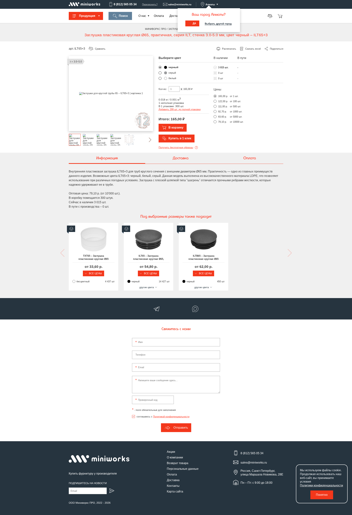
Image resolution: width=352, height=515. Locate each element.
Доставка (175, 15)
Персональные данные (183, 468)
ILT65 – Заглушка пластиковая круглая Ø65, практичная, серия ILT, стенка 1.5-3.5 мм (148, 257)
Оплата (159, 15)
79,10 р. (222, 121)
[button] (147, 140)
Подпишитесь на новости (88, 483)
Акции (171, 451)
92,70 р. (222, 111)
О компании (175, 457)
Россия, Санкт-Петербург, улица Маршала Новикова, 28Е (262, 472)
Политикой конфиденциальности (171, 416)
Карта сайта (175, 491)
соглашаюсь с (163, 416)
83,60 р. (222, 116)
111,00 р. (223, 106)
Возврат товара (177, 463)
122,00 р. (223, 101)
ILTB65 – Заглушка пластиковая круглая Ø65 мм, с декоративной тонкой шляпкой (203, 257)
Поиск (123, 15)
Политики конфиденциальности (321, 485)
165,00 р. (223, 96)
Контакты (173, 485)
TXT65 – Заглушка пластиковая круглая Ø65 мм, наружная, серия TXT (93, 257)
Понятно (322, 494)
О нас (142, 15)
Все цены (95, 273)
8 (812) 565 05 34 (125, 4)
